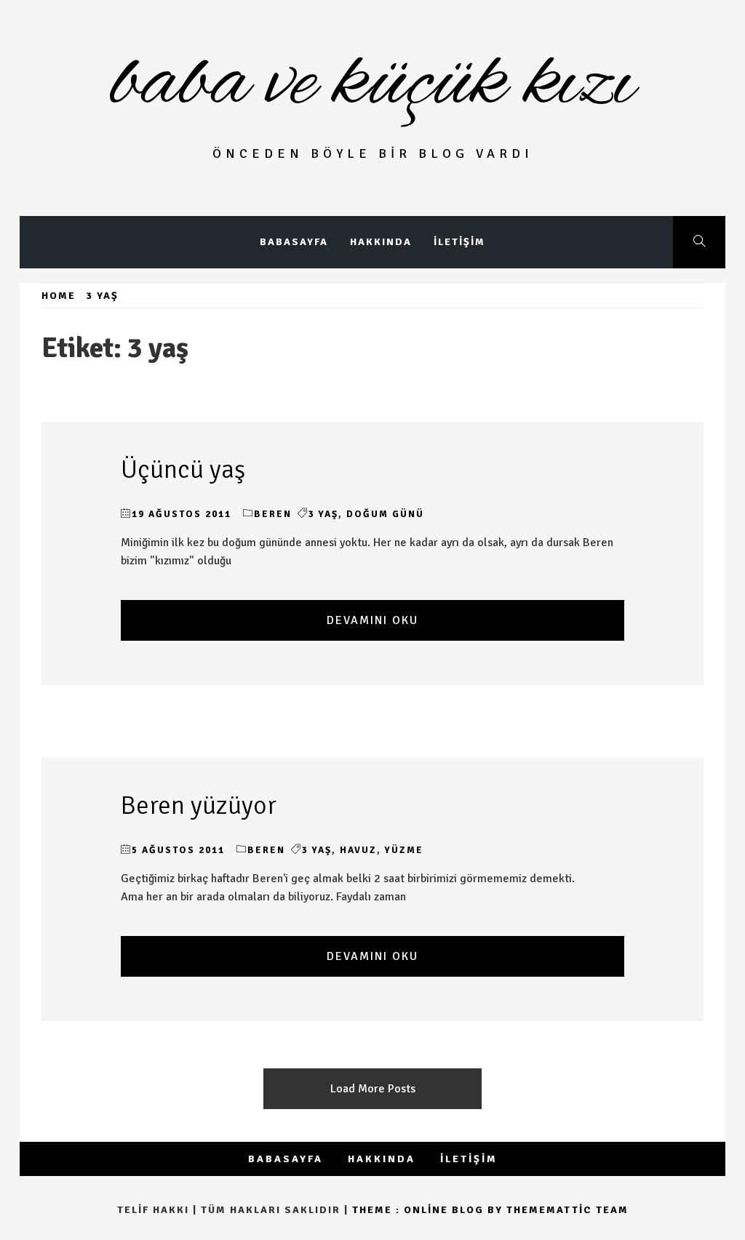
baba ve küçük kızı (373, 84)
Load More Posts (372, 1088)
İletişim (459, 242)
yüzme (404, 850)
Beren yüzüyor (198, 805)
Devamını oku (372, 620)
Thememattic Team (567, 1210)
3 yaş (323, 514)
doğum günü (385, 514)
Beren (273, 514)
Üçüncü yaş (183, 469)
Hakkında (381, 242)
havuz (358, 850)
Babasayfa (294, 242)
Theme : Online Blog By (429, 1210)
